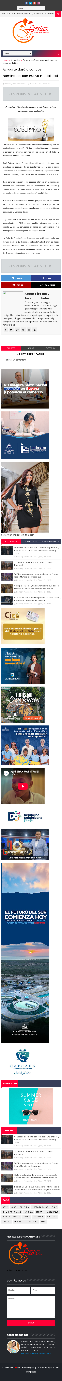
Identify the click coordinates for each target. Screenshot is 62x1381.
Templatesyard (27, 1367)
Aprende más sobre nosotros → (36, 1353)
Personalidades (11, 1216)
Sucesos (52, 1216)
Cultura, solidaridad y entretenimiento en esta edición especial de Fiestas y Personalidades (35, 1176)
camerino (32, 1221)
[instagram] (38, 3)
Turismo (18, 1221)
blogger (11, 348)
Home (5, 60)
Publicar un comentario (16, 359)
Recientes (11, 541)
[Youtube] (22, 2)
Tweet (20, 278)
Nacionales (52, 1212)
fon (43, 1221)
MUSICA (29, 1212)
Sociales (39, 1216)
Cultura (24, 1207)
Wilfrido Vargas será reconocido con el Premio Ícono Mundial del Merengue (36, 575)
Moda (39, 1212)
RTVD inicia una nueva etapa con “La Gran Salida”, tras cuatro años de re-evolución (37, 599)
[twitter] (30, 3)
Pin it (20, 285)
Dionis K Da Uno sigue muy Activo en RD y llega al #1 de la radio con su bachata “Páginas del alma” (37, 1188)
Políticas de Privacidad (17, 1270)
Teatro (7, 1221)
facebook (50, 348)
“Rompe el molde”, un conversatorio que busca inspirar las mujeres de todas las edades (36, 587)
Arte (5, 1207)
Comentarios (50, 541)
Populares (31, 541)
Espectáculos (40, 1207)
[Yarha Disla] (30, 1376)
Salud (27, 1216)
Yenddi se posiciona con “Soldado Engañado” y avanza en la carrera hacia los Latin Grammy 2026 (36, 550)
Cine (13, 1207)
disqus (31, 348)
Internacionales (12, 1212)
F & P (54, 1207)
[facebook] (26, 3)
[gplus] (34, 3)
